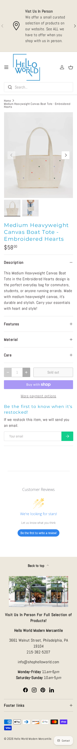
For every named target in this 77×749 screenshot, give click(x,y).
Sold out (53, 372)
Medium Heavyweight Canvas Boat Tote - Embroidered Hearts (37, 105)
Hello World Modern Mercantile (32, 739)
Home (7, 100)
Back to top (36, 566)
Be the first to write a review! (38, 533)
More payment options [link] (38, 395)
